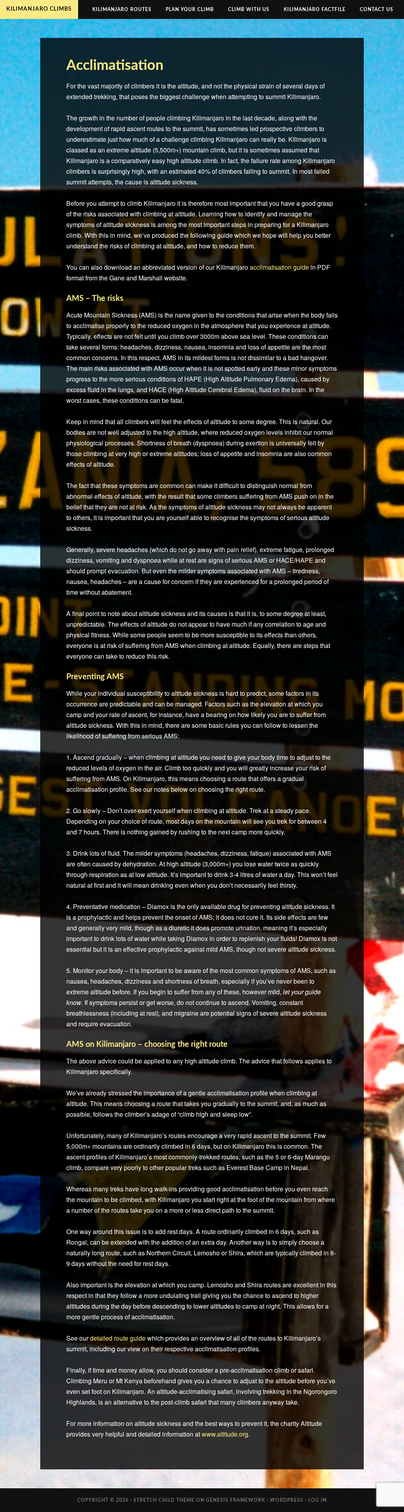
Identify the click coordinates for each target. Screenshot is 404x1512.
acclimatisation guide (279, 267)
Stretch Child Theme (164, 1500)
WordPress (286, 1500)
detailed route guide (118, 1338)
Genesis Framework (235, 1500)
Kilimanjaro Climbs (39, 9)
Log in (317, 1500)
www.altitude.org (225, 1434)
